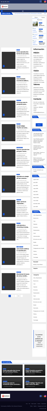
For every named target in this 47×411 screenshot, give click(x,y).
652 (18, 296)
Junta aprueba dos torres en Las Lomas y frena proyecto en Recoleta (38, 134)
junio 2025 (35, 206)
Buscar (35, 116)
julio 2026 (35, 182)
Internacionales (19, 147)
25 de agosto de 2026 (21, 55)
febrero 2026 (36, 197)
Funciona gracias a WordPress (6, 406)
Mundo (34, 242)
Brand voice (35, 218)
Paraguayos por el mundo (38, 248)
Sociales (35, 254)
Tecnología (35, 257)
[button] (43, 11)
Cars (17, 246)
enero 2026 (35, 200)
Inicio (27, 403)
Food (34, 233)
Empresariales (36, 230)
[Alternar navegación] (22, 11)
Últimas (36, 17)
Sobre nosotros (33, 403)
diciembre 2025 (36, 203)
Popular (43, 17)
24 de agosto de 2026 (21, 153)
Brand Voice (39, 19)
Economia (35, 227)
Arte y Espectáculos (37, 215)
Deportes (40, 41)
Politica (18, 174)
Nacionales (41, 35)
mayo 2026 (35, 188)
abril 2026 (35, 191)
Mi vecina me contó (37, 239)
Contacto (38, 403)
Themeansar (20, 406)
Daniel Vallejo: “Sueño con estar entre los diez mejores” (39, 153)
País (29, 403)
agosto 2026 (36, 179)
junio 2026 (35, 185)
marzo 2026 (35, 194)
